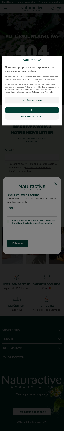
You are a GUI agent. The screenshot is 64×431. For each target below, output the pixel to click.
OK (32, 110)
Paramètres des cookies (32, 100)
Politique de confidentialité (42, 92)
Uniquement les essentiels (32, 116)
